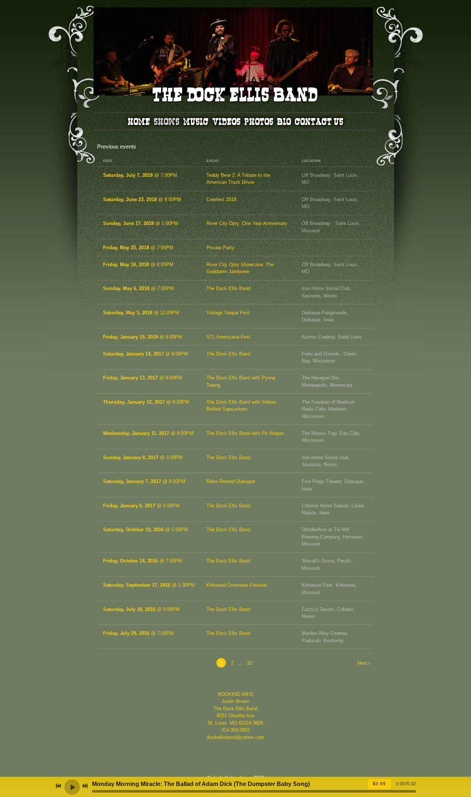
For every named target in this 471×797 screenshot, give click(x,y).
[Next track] (85, 786)
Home (139, 121)
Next (362, 663)
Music (196, 121)
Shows (167, 121)
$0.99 (379, 783)
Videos (226, 121)
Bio (284, 121)
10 (249, 663)
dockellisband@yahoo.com (235, 737)
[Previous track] (58, 786)
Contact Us (319, 121)
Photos (258, 121)
